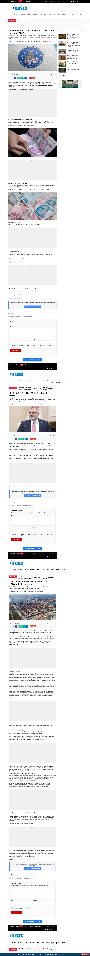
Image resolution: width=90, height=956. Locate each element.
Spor (40, 14)
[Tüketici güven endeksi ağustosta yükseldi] (62, 51)
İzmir (45, 14)
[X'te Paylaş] (18, 78)
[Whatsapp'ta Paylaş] (20, 78)
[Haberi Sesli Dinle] (46, 75)
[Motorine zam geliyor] (62, 64)
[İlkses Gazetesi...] (20, 7)
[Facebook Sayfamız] (73, 1)
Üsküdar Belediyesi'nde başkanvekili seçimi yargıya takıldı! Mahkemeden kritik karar (37, 388)
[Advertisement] (57, 8)
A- (49, 74)
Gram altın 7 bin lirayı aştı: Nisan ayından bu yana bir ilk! (73, 37)
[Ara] (79, 30)
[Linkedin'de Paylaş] (26, 78)
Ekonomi (35, 14)
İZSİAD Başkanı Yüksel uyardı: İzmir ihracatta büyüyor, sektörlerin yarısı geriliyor (73, 44)
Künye (67, 1)
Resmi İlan (56, 14)
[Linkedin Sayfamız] (77, 1)
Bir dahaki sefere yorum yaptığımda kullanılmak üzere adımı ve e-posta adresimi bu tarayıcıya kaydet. (32, 346)
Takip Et (32, 78)
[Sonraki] (81, 21)
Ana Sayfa (12, 26)
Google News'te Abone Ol (33, 307)
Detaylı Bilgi (61, 954)
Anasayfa (46, 1)
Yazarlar (63, 1)
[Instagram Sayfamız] (75, 1)
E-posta (35, 339)
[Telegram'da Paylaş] (23, 78)
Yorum (12, 326)
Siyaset (29, 14)
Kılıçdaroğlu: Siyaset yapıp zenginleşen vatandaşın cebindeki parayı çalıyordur (51, 388)
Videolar (58, 1)
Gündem (23, 14)
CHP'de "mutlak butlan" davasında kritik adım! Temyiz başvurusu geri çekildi (36, 21)
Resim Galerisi (52, 1)
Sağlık (50, 14)
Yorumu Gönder (15, 350)
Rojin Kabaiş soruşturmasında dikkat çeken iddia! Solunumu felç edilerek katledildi (22, 388)
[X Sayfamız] (71, 1)
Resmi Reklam (64, 14)
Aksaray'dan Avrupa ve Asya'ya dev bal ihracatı (73, 57)
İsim (11, 339)
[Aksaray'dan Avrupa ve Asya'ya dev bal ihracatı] (62, 57)
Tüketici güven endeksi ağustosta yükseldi (73, 51)
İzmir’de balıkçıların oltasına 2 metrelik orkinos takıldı (45, 388)
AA (44, 404)
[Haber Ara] (80, 15)
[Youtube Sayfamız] (80, 1)
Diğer (71, 14)
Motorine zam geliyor (72, 63)
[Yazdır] (54, 75)
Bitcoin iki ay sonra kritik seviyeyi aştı (73, 70)
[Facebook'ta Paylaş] (15, 78)
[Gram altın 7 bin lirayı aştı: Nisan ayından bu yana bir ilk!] (62, 36)
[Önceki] (79, 21)
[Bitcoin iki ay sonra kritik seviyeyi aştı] (62, 70)
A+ (52, 74)
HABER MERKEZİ (46, 41)
